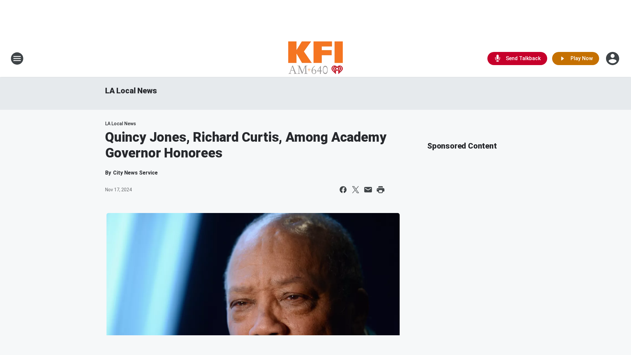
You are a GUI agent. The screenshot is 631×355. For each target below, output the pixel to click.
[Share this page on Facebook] (343, 189)
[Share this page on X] (355, 189)
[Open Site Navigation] (17, 58)
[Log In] (613, 58)
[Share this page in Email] (368, 189)
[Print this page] (380, 189)
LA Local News (131, 90)
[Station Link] (315, 58)
